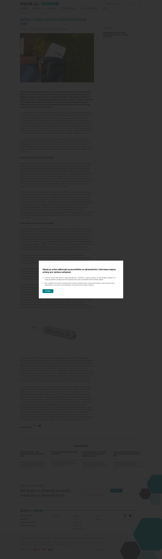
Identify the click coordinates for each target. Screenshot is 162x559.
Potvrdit (48, 291)
